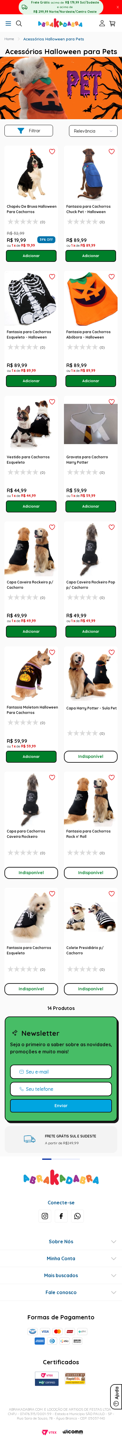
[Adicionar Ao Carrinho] (31, 256)
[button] (8, 24)
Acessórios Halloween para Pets (53, 39)
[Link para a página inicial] (9, 39)
